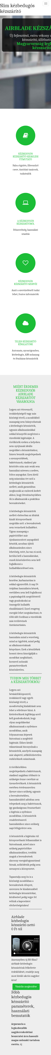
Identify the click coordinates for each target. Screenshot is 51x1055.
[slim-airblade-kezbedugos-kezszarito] (25, 945)
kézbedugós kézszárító (17, 8)
